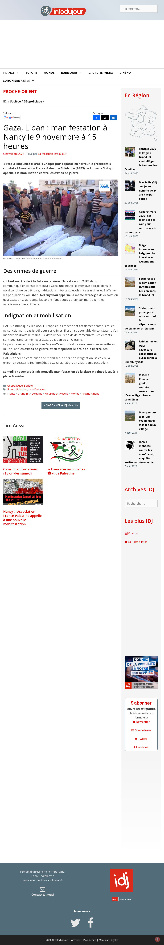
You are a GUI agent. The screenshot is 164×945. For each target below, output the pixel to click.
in (113, 117)
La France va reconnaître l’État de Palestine (65, 471)
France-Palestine (17, 389)
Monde (49, 73)
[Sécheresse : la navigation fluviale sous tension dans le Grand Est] (130, 288)
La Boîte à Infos (137, 542)
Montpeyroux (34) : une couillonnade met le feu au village (147, 421)
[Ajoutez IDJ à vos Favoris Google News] (11, 117)
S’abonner (16, 80)
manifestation (37, 389)
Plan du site (89, 939)
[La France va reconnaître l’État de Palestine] (66, 449)
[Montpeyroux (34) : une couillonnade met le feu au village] (130, 422)
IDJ (5, 101)
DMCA (115, 900)
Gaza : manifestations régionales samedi (20, 471)
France (9, 73)
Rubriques (69, 73)
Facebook (141, 747)
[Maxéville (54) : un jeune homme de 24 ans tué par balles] (130, 192)
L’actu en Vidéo (100, 73)
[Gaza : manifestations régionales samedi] (23, 449)
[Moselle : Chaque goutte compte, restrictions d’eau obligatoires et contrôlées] (130, 384)
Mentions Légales (108, 939)
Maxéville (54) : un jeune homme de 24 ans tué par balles (148, 190)
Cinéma (125, 73)
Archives (76, 939)
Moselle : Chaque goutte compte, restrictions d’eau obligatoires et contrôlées (139, 387)
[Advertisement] (82, 44)
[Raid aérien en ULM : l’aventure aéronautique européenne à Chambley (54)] (130, 351)
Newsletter (142, 722)
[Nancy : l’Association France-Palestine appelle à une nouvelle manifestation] (23, 492)
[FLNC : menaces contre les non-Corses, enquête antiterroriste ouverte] (130, 451)
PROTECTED (125, 900)
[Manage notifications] (157, 939)
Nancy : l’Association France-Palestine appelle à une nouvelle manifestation (22, 517)
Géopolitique (33, 101)
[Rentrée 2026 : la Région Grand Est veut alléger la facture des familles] (130, 158)
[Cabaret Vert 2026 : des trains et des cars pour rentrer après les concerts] (130, 221)
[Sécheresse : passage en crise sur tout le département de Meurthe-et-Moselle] (130, 317)
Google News (142, 730)
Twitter (142, 739)
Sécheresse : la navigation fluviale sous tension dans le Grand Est (147, 287)
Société (15, 101)
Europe (31, 73)
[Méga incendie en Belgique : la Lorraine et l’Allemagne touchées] (130, 255)
